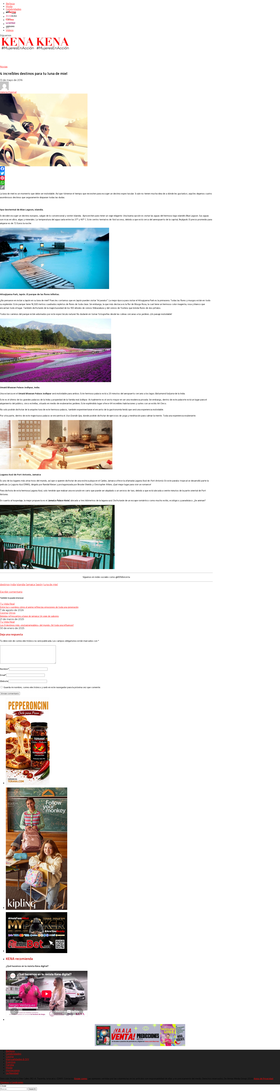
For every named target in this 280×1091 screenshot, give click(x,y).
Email (3, 675)
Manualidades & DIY (17, 1059)
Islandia (20, 584)
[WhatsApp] (106, 182)
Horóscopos (13, 1070)
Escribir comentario (11, 591)
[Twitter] (106, 173)
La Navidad (12, 1073)
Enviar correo (80, 1079)
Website (4, 681)
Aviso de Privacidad (263, 1079)
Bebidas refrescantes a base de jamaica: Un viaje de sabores (29, 616)
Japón (39, 584)
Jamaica (30, 584)
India (13, 584)
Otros (12, 613)
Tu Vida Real (7, 604)
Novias (3, 66)
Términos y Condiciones (11, 1082)
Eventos (10, 1062)
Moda (9, 6)
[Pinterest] (106, 178)
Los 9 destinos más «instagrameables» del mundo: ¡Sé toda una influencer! (37, 625)
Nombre (4, 669)
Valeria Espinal (8, 92)
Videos (9, 30)
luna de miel (50, 584)
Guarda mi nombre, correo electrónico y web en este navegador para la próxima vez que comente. (52, 687)
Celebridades (13, 9)
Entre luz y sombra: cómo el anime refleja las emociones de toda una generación (39, 607)
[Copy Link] (106, 187)
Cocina (4, 613)
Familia (10, 1064)
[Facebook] (106, 168)
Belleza (10, 3)
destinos (5, 584)
